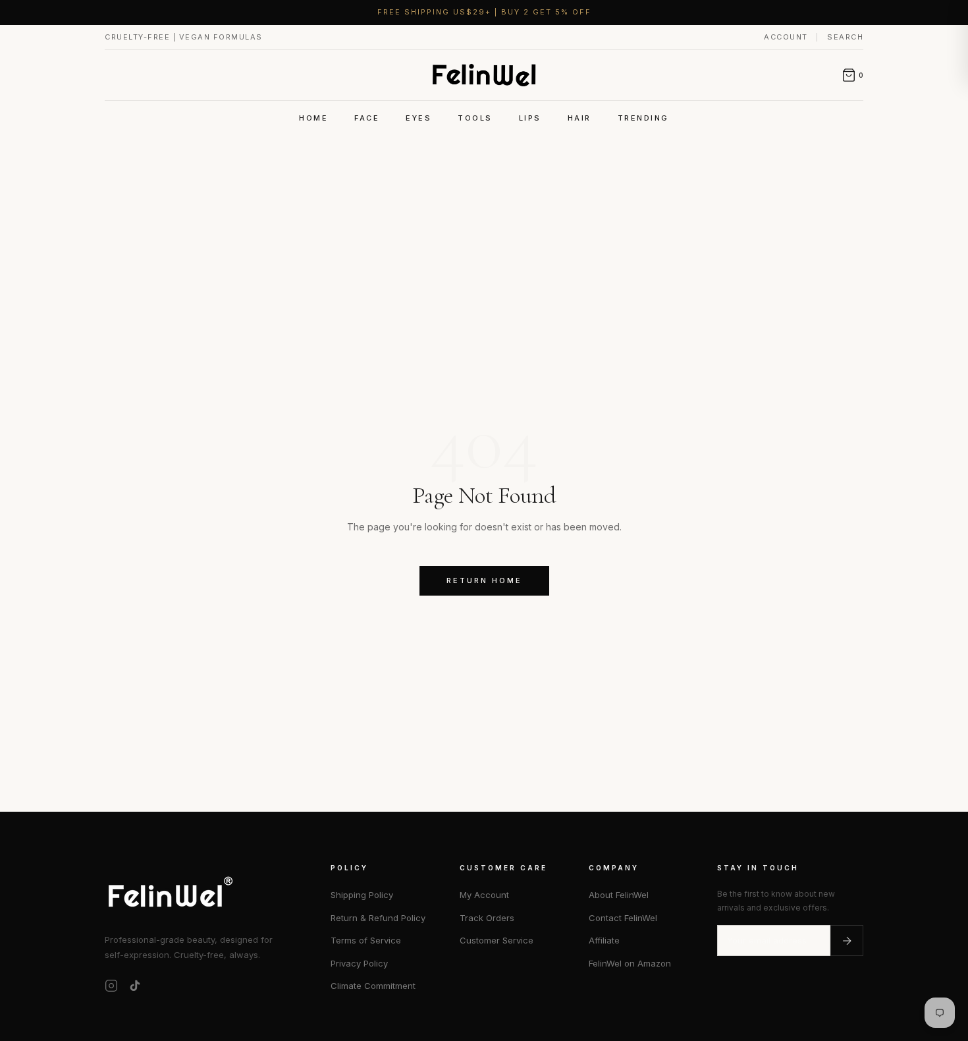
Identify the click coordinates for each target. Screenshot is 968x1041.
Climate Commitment (373, 985)
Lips (530, 118)
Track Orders (487, 918)
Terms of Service (366, 940)
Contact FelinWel (623, 918)
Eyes (418, 118)
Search (845, 37)
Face (366, 118)
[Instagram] (111, 985)
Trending (643, 118)
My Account (484, 894)
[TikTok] (135, 985)
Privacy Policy (359, 963)
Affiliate (604, 940)
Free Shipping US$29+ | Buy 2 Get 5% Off (484, 11)
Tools (475, 118)
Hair (579, 118)
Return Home (484, 580)
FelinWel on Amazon (630, 963)
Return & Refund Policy (378, 918)
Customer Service (496, 940)
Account (787, 37)
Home (313, 118)
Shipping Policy (362, 894)
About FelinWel (619, 894)
